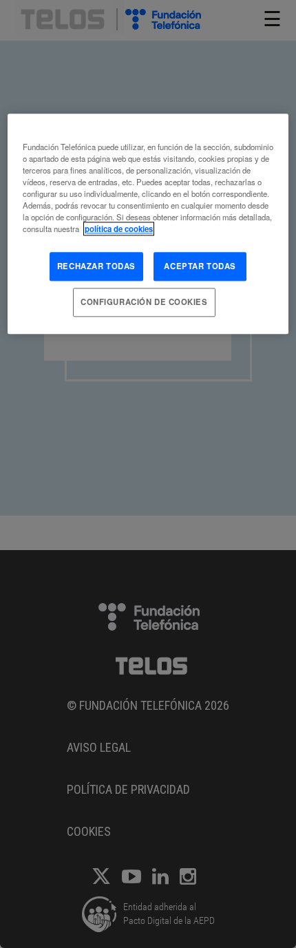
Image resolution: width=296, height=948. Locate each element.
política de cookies (119, 228)
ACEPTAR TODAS (199, 265)
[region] (148, 224)
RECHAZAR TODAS (96, 265)
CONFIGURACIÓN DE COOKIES (144, 301)
